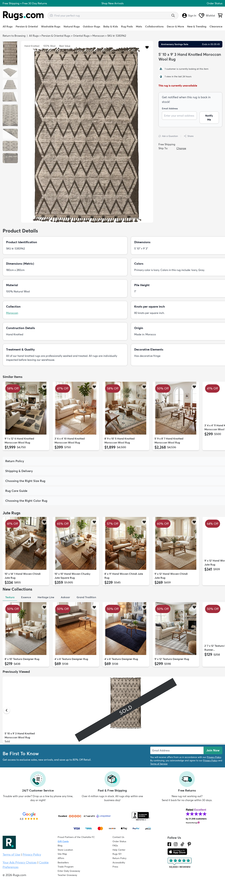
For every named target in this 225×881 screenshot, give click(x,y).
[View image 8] (10, 158)
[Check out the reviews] (180, 863)
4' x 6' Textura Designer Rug (71, 659)
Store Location (65, 849)
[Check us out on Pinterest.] (189, 844)
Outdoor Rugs (91, 26)
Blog (60, 845)
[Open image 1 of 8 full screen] (87, 135)
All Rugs (8, 26)
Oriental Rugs (81, 35)
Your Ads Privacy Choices (20, 862)
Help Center (118, 849)
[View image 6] (10, 134)
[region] (87, 132)
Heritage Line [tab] (46, 597)
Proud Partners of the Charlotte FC (76, 837)
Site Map (62, 853)
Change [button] (181, 148)
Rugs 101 (116, 853)
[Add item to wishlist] (44, 386)
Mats (139, 26)
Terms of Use (11, 854)
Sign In (192, 15)
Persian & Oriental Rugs (56, 35)
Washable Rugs (50, 26)
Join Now (213, 750)
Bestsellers (63, 862)
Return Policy (119, 858)
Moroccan (98, 35)
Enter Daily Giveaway (69, 870)
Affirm (61, 858)
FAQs (115, 845)
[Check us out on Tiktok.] (182, 844)
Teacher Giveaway (67, 875)
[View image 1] (10, 53)
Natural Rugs (72, 26)
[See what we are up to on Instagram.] (176, 844)
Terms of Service (159, 763)
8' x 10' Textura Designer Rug (22, 659)
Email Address (170, 108)
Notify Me (209, 117)
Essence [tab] (26, 597)
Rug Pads (127, 26)
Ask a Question (170, 136)
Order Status (214, 3)
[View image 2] (10, 73)
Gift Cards (63, 841)
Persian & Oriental (27, 26)
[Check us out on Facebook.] (169, 844)
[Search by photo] (51, 15)
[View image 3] (10, 85)
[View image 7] (10, 146)
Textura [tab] (9, 597)
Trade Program (65, 866)
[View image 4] (10, 97)
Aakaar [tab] (65, 597)
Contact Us (118, 837)
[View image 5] (10, 115)
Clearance (216, 26)
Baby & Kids (110, 26)
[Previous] (6, 416)
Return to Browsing (14, 35)
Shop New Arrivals (112, 3)
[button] (147, 47)
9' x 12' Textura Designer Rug (172, 659)
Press (115, 866)
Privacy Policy (214, 757)
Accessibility (118, 862)
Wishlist (210, 15)
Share (190, 136)
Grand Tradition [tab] (86, 597)
